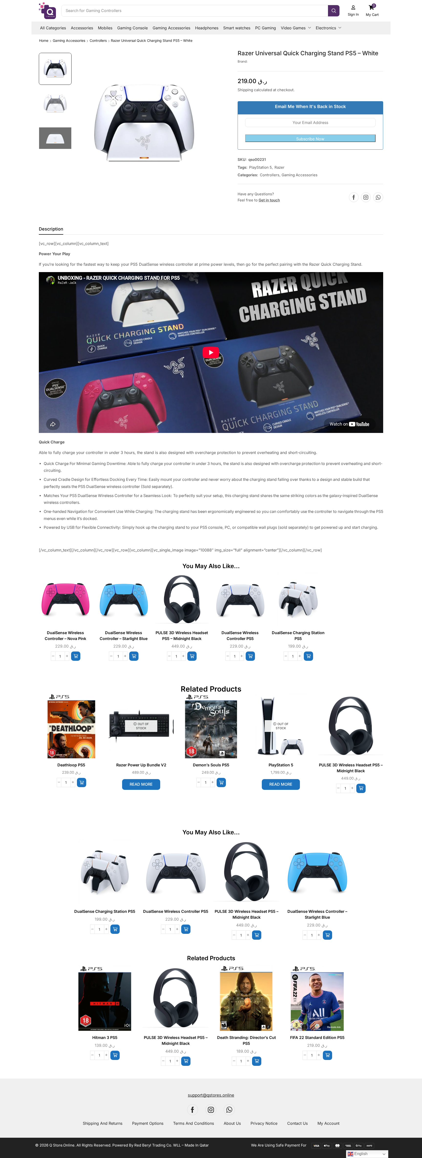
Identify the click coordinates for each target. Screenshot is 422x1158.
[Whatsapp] (378, 197)
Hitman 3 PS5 (104, 1037)
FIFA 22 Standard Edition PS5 (317, 1037)
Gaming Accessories (69, 40)
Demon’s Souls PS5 (211, 765)
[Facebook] (354, 197)
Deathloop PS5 (71, 765)
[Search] (333, 10)
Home (43, 40)
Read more (141, 784)
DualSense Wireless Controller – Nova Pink (65, 635)
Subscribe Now (310, 138)
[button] (372, 10)
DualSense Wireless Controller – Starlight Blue (124, 635)
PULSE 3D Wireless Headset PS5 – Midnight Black (182, 635)
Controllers (98, 40)
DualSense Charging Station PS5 (298, 635)
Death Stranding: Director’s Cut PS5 (246, 1040)
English (360, 1154)
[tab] (51, 230)
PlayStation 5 (260, 167)
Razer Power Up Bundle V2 (141, 765)
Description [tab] (51, 229)
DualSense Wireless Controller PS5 (240, 635)
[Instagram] (366, 197)
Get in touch (269, 200)
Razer (279, 167)
